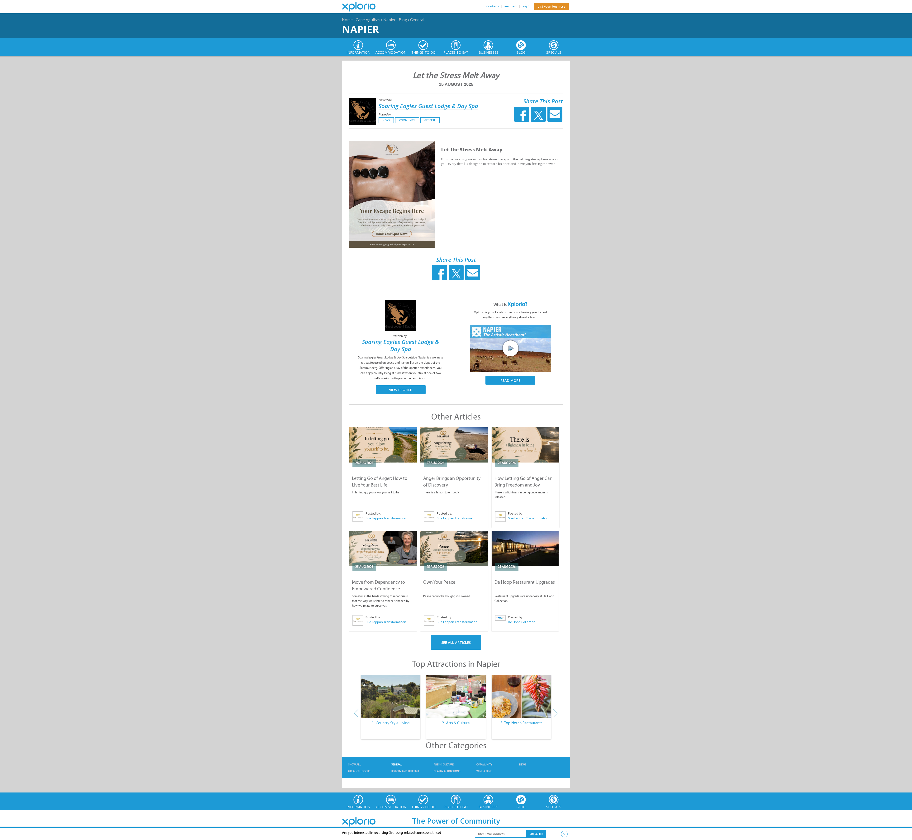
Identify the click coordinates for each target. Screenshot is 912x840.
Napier (389, 19)
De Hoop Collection (521, 622)
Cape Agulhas (368, 19)
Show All (354, 764)
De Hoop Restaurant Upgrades (524, 582)
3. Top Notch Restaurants (521, 723)
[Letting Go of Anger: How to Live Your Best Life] (383, 445)
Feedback (510, 6)
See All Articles (456, 642)
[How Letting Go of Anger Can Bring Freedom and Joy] (525, 445)
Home (347, 19)
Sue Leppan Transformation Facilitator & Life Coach (387, 518)
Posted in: (385, 114)
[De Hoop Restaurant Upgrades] (525, 548)
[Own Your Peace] (454, 548)
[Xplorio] (362, 6)
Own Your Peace (439, 582)
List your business (551, 7)
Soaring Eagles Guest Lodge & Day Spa (428, 106)
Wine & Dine (484, 771)
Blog (403, 19)
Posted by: (386, 100)
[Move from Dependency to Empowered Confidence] (383, 548)
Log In (526, 6)
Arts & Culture (444, 764)
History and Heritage (405, 771)
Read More (510, 380)
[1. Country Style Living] (390, 696)
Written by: (400, 336)
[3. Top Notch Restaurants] (521, 696)
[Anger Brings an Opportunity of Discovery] (454, 445)
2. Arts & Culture (456, 723)
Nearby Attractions (447, 771)
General (417, 19)
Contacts (492, 6)
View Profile (400, 389)
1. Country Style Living (391, 723)
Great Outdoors (359, 771)
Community (407, 120)
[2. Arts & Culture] (455, 696)
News (386, 120)
